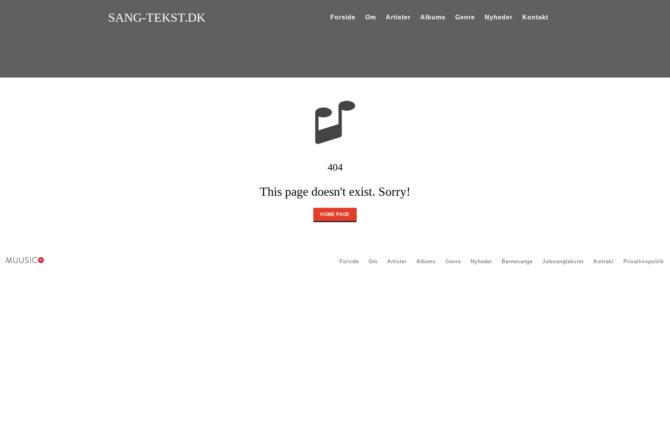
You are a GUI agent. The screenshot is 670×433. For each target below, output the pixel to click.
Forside (343, 17)
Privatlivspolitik (643, 261)
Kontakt (535, 17)
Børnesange (517, 261)
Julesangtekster (563, 261)
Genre (465, 17)
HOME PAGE (334, 214)
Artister (398, 17)
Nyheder (499, 17)
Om (370, 17)
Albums (433, 17)
